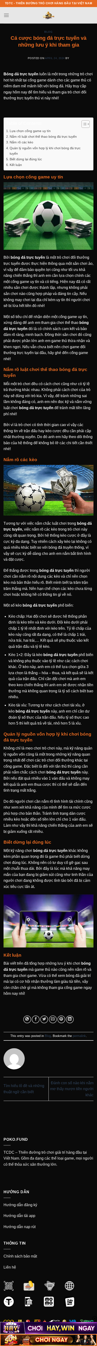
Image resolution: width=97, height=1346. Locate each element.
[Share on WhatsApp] (27, 1019)
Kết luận (16, 165)
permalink (79, 1036)
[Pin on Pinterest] (61, 1019)
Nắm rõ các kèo (21, 142)
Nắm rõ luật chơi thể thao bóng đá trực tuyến (43, 136)
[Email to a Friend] (53, 1019)
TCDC (9, 1152)
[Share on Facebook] (36, 1019)
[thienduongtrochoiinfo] (48, 15)
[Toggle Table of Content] (83, 124)
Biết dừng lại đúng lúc (26, 159)
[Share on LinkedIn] (70, 1019)
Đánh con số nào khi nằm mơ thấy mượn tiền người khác (71, 1089)
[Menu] (6, 15)
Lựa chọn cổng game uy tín (30, 131)
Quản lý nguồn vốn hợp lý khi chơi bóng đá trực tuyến (45, 150)
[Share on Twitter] (44, 1019)
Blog (48, 31)
